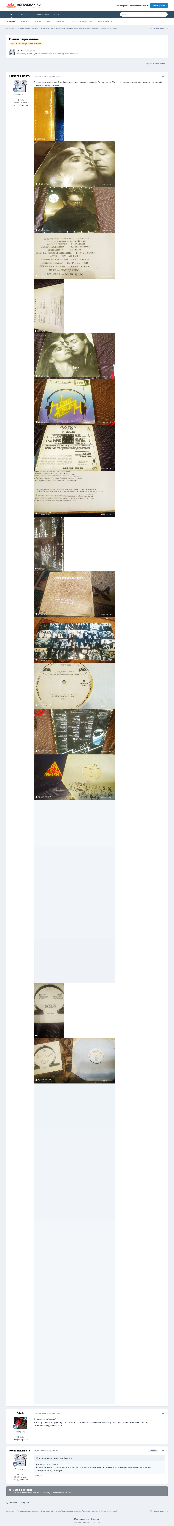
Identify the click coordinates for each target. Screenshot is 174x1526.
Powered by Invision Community (87, 1523)
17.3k (21, 100)
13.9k (21, 1437)
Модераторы (61, 21)
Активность (23, 14)
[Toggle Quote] (37, 1458)
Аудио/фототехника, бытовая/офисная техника (55, 54)
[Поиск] (165, 14)
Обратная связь (81, 1519)
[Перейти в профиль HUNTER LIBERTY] (12, 52)
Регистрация (159, 5)
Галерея (37, 21)
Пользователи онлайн (82, 21)
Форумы (11, 21)
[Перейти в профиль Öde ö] (20, 1423)
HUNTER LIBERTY (28, 51)
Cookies (95, 1519)
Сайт (11, 14)
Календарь (24, 21)
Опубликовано (47, 76)
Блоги (48, 21)
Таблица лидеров (104, 21)
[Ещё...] (162, 76)
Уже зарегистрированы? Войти (132, 5)
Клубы (56, 14)
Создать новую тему (155, 63)
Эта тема (154, 14)
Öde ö (20, 1413)
